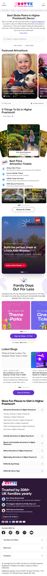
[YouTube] (31, 533)
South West (5, 10)
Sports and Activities (36, 10)
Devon (13, 10)
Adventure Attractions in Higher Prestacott (19, 410)
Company (7, 556)
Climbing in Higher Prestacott (13, 417)
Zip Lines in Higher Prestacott (14, 429)
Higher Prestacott (22, 10)
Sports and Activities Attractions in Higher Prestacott (19, 443)
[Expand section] (42, 436)
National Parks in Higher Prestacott (16, 423)
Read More (23, 33)
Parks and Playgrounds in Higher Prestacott (19, 426)
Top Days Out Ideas (10, 540)
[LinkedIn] (10, 533)
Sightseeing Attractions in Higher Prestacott (20, 457)
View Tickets (18, 45)
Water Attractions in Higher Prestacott (17, 451)
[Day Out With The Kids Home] (23, 4)
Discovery (7, 548)
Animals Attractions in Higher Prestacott (18, 436)
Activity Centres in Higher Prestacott (16, 414)
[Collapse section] (42, 409)
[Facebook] (3, 533)
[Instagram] (24, 533)
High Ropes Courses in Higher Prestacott (18, 420)
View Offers (29, 45)
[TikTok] (17, 533)
